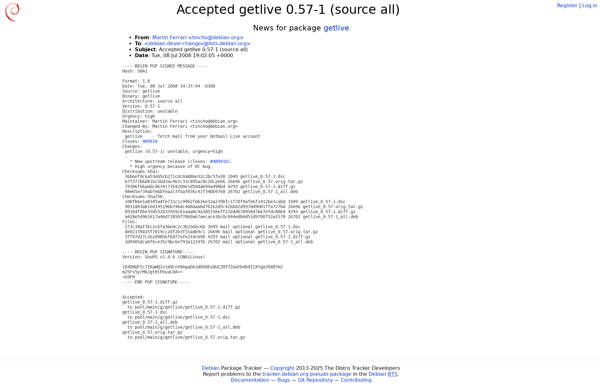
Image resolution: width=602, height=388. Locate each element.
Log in (589, 5)
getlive (336, 28)
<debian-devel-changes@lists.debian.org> (197, 43)
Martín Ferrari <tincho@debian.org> (198, 37)
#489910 (219, 161)
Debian (210, 368)
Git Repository (315, 380)
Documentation (250, 380)
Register (567, 5)
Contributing (356, 380)
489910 (149, 141)
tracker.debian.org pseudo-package (306, 374)
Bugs (283, 380)
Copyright (282, 368)
